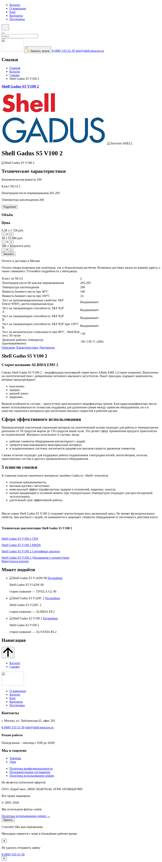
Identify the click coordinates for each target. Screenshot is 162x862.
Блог (12, 12)
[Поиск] (5, 27)
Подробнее (9, 206)
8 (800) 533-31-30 (63, 50)
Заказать (8, 253)
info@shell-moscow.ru (90, 50)
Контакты (16, 15)
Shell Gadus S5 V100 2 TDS (20, 538)
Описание (8, 347)
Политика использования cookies (31, 775)
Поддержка (17, 19)
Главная (14, 68)
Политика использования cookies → (26, 816)
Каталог (14, 5)
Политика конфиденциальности (31, 768)
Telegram (15, 758)
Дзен (12, 761)
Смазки (14, 75)
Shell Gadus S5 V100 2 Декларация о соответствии (35, 557)
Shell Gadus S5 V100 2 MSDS (21, 545)
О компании (17, 8)
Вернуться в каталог (15, 561)
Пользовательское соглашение (29, 772)
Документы (47, 347)
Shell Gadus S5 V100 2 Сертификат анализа (31, 551)
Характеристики (27, 347)
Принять (8, 819)
